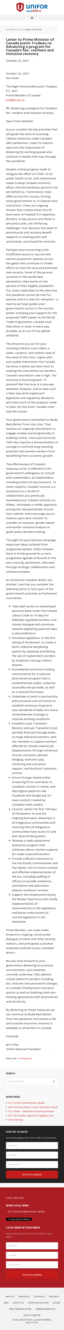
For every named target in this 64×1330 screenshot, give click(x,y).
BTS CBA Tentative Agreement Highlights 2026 (30, 1115)
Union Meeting (15, 1119)
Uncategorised (25, 1058)
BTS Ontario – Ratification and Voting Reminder (31, 1111)
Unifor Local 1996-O (32, 7)
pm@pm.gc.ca (15, 100)
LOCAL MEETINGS (15, 1197)
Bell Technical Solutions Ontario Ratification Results (33, 1107)
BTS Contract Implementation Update (26, 1102)
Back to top (32, 1322)
